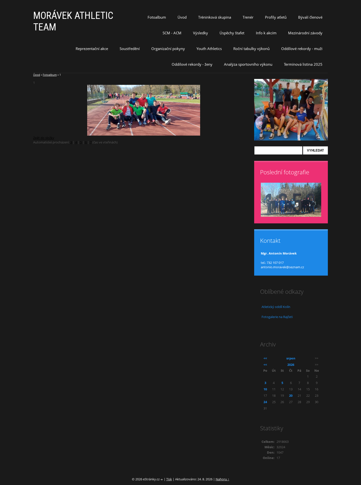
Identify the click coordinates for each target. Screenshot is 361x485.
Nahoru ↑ (222, 479)
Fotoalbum (157, 17)
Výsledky (200, 32)
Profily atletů (276, 17)
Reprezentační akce (92, 48)
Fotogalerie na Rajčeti (277, 317)
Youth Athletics (209, 48)
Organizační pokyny (168, 48)
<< (265, 358)
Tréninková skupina (214, 17)
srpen (290, 358)
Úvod (182, 17)
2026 (290, 364)
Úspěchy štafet (232, 32)
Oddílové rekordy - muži (301, 48)
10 (265, 389)
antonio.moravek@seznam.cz (282, 267)
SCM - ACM (172, 32)
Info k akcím (266, 32)
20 (290, 395)
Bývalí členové (310, 17)
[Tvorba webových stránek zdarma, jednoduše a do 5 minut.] (162, 479)
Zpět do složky (43, 138)
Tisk (169, 479)
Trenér (248, 17)
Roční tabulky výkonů (251, 48)
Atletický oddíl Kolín (276, 307)
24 (265, 402)
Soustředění (130, 48)
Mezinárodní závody (305, 32)
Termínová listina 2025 (303, 64)
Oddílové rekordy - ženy (192, 64)
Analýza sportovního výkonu (248, 64)
